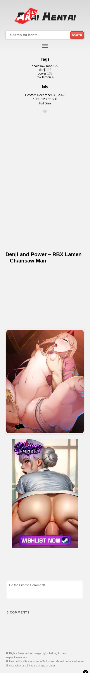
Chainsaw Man (42, 66)
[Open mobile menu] (45, 46)
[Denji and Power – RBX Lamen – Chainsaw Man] (45, 381)
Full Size (45, 103)
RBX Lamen (44, 77)
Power (42, 73)
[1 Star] (45, 112)
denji (42, 70)
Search (77, 35)
